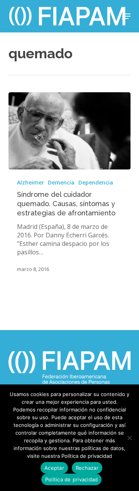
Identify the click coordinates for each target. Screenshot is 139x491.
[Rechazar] (129, 438)
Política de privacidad (71, 479)
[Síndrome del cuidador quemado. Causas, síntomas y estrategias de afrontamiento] (69, 130)
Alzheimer (30, 182)
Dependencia (95, 182)
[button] (126, 16)
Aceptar (54, 468)
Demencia (61, 182)
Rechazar (87, 468)
